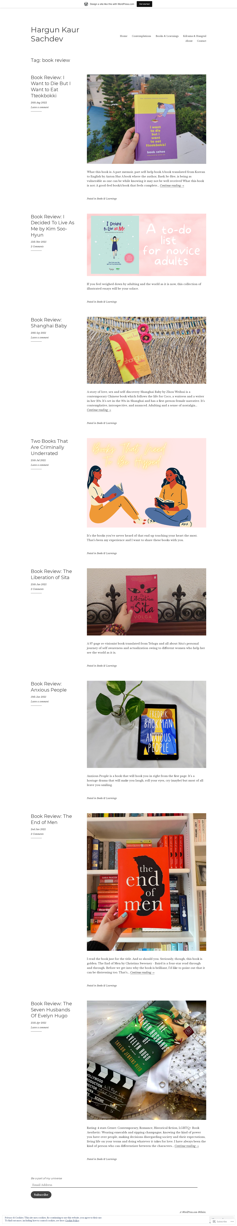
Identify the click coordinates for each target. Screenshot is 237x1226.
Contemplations (141, 36)
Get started (144, 4)
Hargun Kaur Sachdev (55, 34)
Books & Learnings (167, 36)
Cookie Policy (72, 1220)
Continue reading (172, 185)
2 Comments (37, 246)
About (189, 40)
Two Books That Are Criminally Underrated (49, 447)
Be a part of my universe (46, 1178)
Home (123, 36)
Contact (201, 40)
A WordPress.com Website (193, 1212)
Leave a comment (40, 107)
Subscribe (41, 1194)
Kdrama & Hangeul (194, 36)
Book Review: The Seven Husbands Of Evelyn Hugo (51, 1009)
